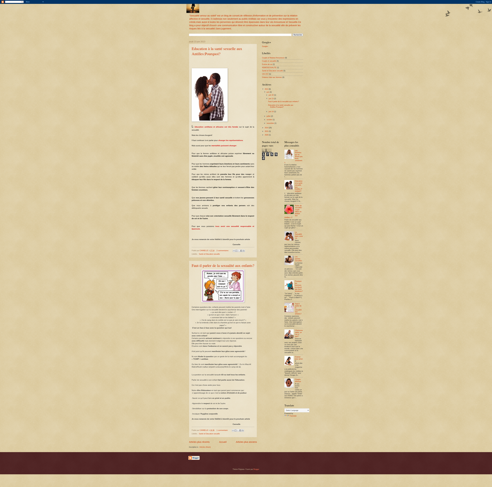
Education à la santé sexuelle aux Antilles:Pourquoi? (217, 51)
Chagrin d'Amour (298, 380)
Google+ (265, 46)
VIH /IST (265, 74)
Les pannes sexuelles (298, 259)
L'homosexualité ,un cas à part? (299, 333)
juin (268, 92)
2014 (267, 128)
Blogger (256, 469)
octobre (270, 120)
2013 (267, 89)
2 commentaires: (223, 251)
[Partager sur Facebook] (241, 250)
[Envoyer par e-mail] (234, 250)
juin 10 (271, 95)
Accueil (223, 442)
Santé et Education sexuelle (209, 254)
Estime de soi (267, 64)
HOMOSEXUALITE (269, 67)
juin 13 (271, 99)
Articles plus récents (199, 442)
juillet (269, 116)
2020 (267, 135)
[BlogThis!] (236, 250)
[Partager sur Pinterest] (243, 250)
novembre (270, 123)
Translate (293, 416)
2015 (267, 131)
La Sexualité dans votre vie (299, 235)
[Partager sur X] (239, 250)
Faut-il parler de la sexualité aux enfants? (223, 265)
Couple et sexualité (269, 61)
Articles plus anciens (246, 442)
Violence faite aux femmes (272, 77)
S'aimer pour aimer (299, 358)
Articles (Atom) (205, 447)
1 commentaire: (223, 430)
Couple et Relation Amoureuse (273, 58)
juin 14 (271, 111)
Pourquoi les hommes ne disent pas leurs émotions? (299, 286)
